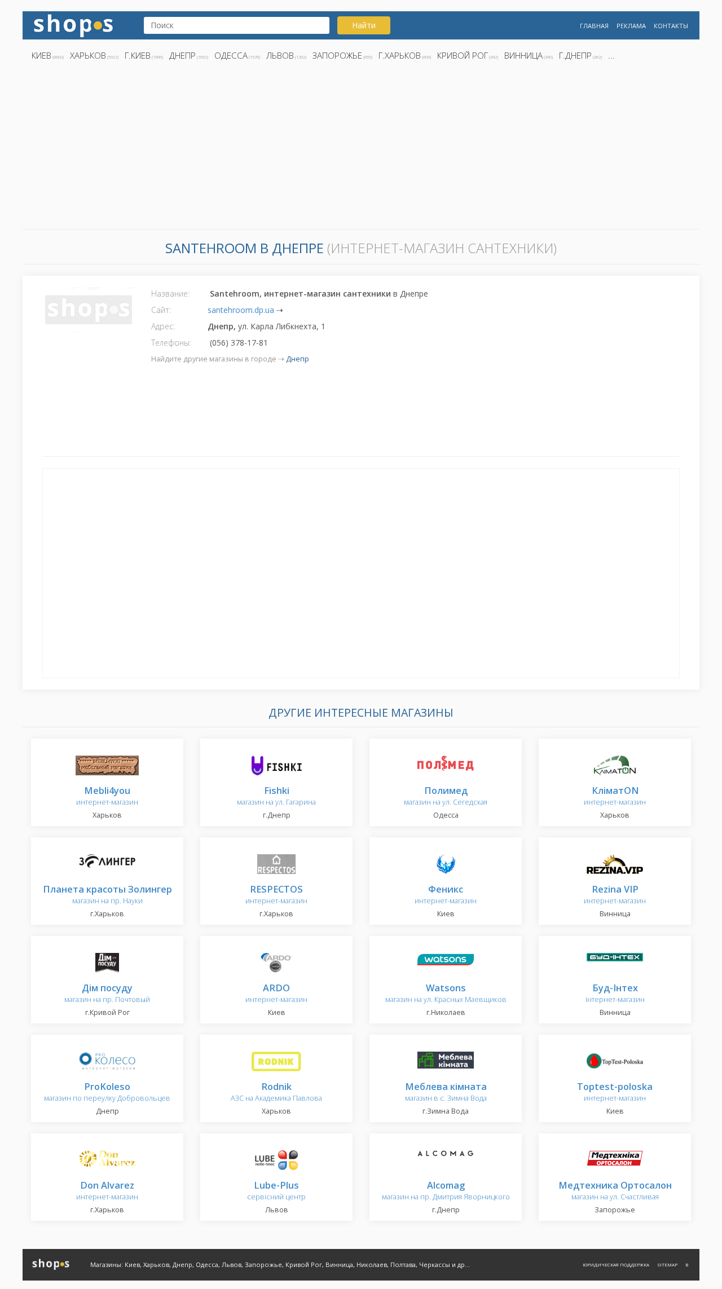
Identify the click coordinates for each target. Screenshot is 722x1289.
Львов (280, 55)
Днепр (182, 55)
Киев (41, 55)
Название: (170, 293)
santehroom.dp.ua (241, 309)
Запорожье (337, 55)
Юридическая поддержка (616, 1264)
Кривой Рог (462, 55)
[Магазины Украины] (73, 24)
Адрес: (163, 326)
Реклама (631, 25)
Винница (523, 55)
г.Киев (138, 55)
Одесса (231, 55)
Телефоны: (171, 342)
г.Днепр (575, 55)
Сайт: (161, 309)
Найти (364, 25)
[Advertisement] (361, 148)
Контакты (671, 25)
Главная (594, 25)
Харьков (88, 55)
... (611, 55)
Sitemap (667, 1264)
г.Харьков (399, 55)
